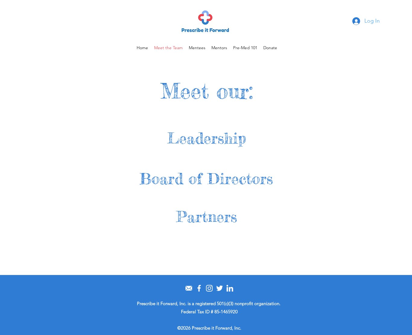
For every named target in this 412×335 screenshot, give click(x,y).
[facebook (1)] (199, 288)
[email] (188, 288)
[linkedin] (230, 288)
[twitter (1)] (219, 288)
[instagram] (209, 288)
